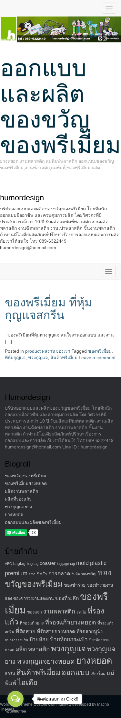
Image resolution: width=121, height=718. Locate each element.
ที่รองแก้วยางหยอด (70, 622)
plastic (98, 562)
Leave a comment (97, 357)
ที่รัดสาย (25, 631)
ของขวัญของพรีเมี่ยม (25, 475)
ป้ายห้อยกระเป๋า (69, 639)
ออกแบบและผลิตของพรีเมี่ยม (33, 522)
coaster (47, 563)
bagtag (19, 563)
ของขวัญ (88, 574)
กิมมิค (75, 574)
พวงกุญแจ (38, 357)
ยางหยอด (14, 514)
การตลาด (59, 573)
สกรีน (10, 673)
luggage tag (66, 564)
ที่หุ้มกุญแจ (15, 357)
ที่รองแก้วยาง (32, 623)
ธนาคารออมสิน (16, 640)
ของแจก (34, 612)
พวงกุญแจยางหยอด (46, 661)
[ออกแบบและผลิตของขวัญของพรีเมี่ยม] (60, 29)
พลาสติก (39, 649)
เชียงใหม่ (98, 673)
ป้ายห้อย (39, 639)
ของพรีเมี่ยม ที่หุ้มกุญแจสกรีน (48, 309)
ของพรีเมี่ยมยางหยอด (26, 483)
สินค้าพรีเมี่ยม (63, 357)
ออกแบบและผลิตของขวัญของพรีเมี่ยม (60, 106)
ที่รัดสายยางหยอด (56, 631)
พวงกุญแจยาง (18, 506)
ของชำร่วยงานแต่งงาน (33, 598)
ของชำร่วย (75, 585)
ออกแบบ (75, 672)
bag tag (32, 564)
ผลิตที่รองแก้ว (18, 499)
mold (82, 562)
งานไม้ (81, 612)
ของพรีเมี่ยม (100, 351)
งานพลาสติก (59, 611)
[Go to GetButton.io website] (15, 711)
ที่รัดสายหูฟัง (89, 631)
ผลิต (21, 649)
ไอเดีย (27, 683)
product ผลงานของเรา (47, 351)
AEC (8, 564)
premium (16, 573)
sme (32, 574)
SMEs (42, 574)
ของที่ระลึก (67, 598)
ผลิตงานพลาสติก (21, 491)
